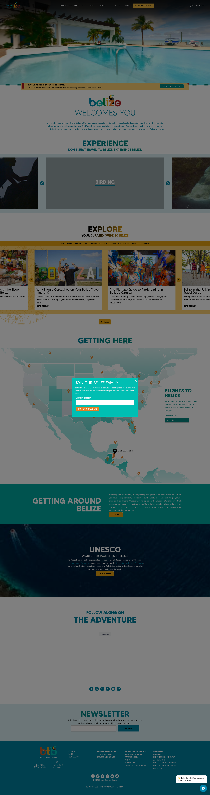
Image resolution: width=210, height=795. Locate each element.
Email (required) (83, 398)
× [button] (135, 380)
